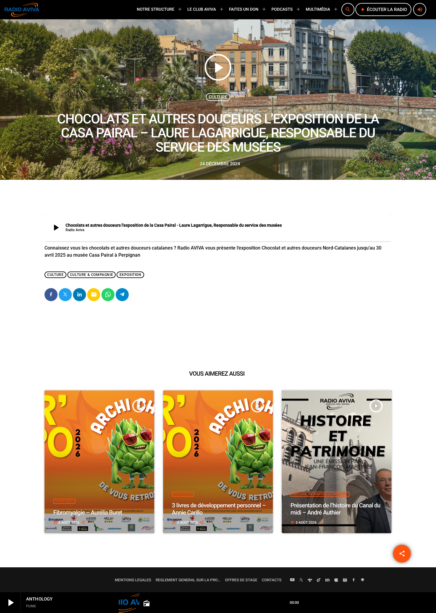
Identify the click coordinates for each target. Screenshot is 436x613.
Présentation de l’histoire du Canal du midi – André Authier (336, 509)
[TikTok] (318, 580)
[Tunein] (310, 580)
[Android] (362, 580)
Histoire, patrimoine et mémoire (320, 494)
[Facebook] (353, 580)
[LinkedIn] (327, 580)
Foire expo (64, 501)
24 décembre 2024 (217, 163)
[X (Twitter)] (301, 580)
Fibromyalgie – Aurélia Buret (87, 512)
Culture (218, 97)
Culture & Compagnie (91, 275)
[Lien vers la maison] (21, 9)
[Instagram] (345, 580)
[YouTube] (292, 580)
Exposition (130, 275)
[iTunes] (336, 580)
